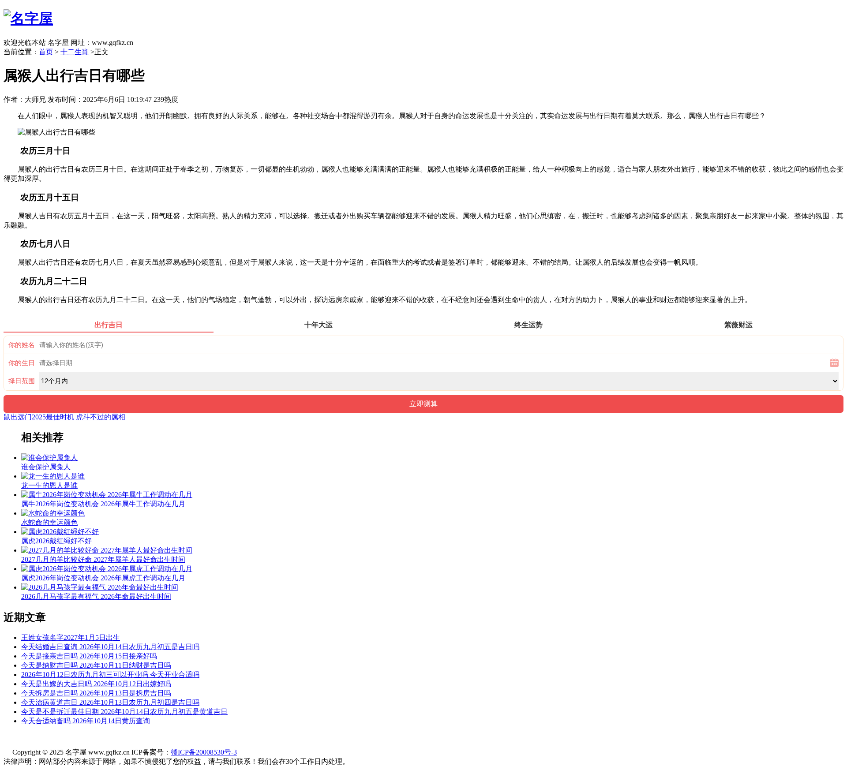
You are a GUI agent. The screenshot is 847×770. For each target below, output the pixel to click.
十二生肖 (74, 52)
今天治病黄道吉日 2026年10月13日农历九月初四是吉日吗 (110, 702)
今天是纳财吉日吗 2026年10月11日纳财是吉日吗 (96, 665)
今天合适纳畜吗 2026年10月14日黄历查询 (85, 721)
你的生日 (21, 362)
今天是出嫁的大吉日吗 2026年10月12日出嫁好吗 (96, 684)
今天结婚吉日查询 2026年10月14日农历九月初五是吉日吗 (110, 646)
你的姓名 (21, 344)
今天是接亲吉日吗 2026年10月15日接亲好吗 (89, 656)
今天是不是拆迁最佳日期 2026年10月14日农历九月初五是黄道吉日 (124, 711)
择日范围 (21, 381)
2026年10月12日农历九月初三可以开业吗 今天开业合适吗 (110, 674)
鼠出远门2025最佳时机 (39, 417)
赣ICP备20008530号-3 (204, 752)
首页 (46, 52)
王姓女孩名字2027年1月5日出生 (70, 637)
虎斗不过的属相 (100, 417)
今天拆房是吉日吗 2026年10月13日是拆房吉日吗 (96, 693)
